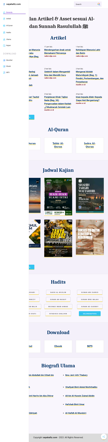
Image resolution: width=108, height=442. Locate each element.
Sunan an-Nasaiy (58, 299)
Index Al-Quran (90, 145)
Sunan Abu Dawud (89, 292)
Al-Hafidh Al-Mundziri (75, 413)
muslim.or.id (80, 85)
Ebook (58, 346)
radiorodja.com (50, 56)
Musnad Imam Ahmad (58, 306)
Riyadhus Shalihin (58, 314)
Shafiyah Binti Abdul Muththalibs (81, 387)
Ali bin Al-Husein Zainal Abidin (79, 396)
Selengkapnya (90, 314)
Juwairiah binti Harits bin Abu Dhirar (35, 396)
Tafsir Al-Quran (58, 145)
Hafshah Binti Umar (75, 404)
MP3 (89, 346)
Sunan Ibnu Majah (90, 299)
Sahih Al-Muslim (58, 292)
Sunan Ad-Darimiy (90, 306)
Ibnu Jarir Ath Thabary (76, 375)
